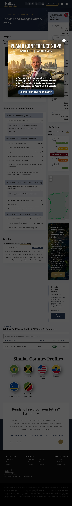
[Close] (64, 40)
